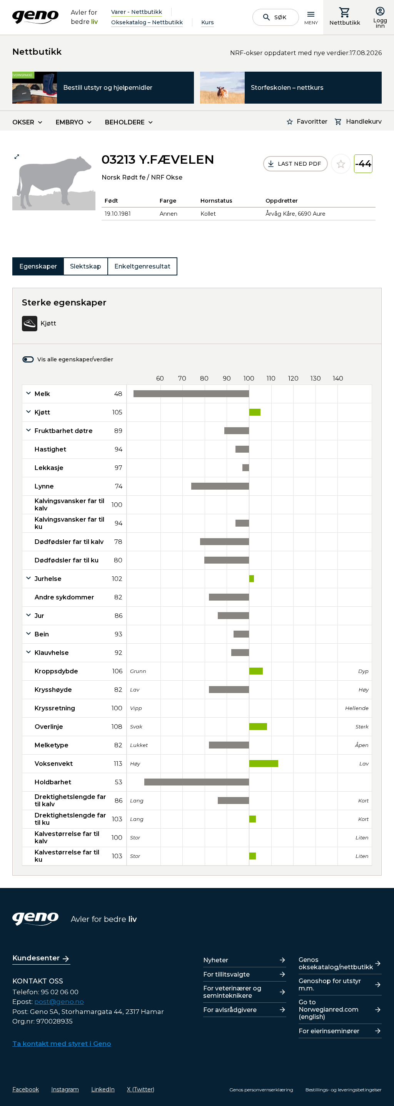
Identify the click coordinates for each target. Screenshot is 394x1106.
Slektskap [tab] (85, 266)
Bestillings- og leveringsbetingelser (344, 1090)
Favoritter (312, 121)
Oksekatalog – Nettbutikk (147, 22)
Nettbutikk (344, 22)
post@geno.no (59, 1001)
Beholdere (125, 122)
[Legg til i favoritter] (341, 164)
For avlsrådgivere (230, 1010)
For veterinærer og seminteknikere (232, 992)
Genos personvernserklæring (261, 1090)
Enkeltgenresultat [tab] (142, 266)
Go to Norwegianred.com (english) (329, 1009)
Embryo (69, 122)
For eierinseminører (329, 1031)
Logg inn (380, 23)
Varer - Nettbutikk (136, 11)
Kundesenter (36, 958)
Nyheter (215, 960)
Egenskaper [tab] (38, 266)
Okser (23, 122)
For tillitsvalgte (226, 974)
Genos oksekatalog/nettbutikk (336, 963)
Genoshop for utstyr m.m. (330, 984)
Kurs (207, 22)
